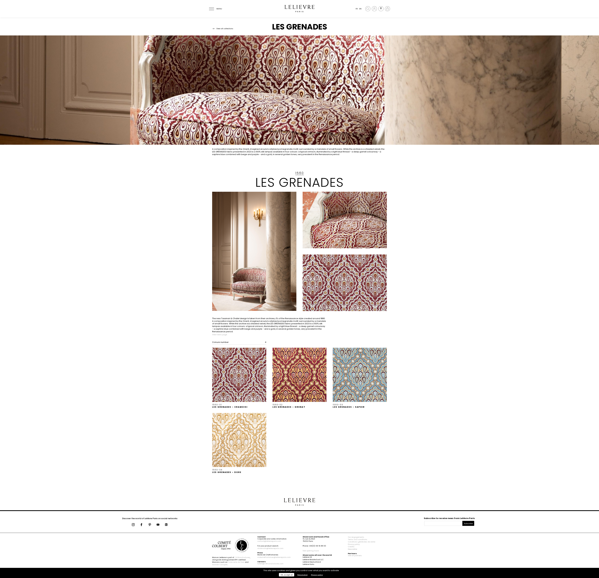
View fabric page (219, 335)
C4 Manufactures (242, 557)
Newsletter (352, 549)
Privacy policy (354, 544)
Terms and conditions (357, 539)
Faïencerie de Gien (236, 562)
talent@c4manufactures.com (270, 563)
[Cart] (387, 8)
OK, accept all (286, 575)
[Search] (367, 8)
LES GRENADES (299, 182)
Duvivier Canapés (220, 564)
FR (357, 8)
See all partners (355, 555)
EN (360, 8)
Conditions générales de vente (361, 542)
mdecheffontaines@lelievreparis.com (274, 557)
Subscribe (468, 523)
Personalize (302, 575)
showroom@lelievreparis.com (270, 548)
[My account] (374, 8)
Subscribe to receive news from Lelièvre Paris (449, 518)
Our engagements (356, 537)
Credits (351, 546)
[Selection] (380, 8)
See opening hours (311, 550)
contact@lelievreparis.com (269, 541)
